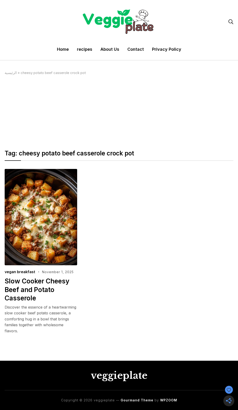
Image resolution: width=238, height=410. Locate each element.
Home (63, 49)
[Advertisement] (119, 110)
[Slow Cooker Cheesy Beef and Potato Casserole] (41, 172)
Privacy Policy (166, 49)
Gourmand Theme (137, 400)
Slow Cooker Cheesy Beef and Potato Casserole (37, 289)
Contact (135, 49)
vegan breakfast (20, 271)
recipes (84, 49)
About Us (109, 49)
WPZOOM (168, 400)
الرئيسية (11, 73)
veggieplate (119, 375)
